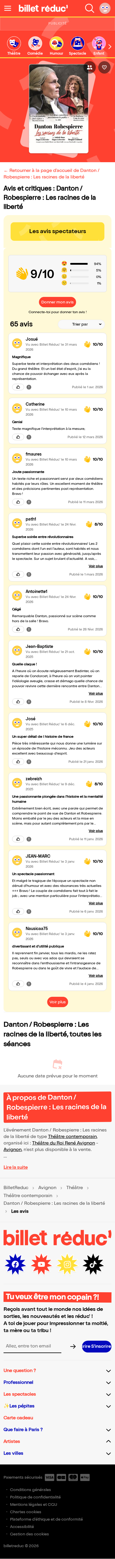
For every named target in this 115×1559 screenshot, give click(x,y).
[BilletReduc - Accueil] (43, 8)
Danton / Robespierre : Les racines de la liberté (54, 1203)
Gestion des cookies (29, 1534)
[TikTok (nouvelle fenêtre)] (93, 1264)
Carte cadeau (18, 1418)
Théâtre (74, 1188)
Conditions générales (30, 1489)
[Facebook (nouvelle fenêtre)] (15, 1264)
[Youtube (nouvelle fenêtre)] (41, 1264)
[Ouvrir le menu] (10, 8)
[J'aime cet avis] (18, 387)
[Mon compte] (104, 8)
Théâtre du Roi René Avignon (63, 1143)
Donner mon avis (57, 302)
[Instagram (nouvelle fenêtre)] (67, 1264)
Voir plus (96, 566)
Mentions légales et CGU (33, 1504)
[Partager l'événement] (89, 67)
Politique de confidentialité (35, 1497)
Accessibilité (22, 1526)
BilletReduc (16, 1188)
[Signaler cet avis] (29, 387)
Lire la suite (16, 1167)
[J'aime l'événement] (104, 67)
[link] (14, 46)
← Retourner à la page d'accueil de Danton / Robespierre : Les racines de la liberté (52, 174)
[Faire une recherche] (89, 8)
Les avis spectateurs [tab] (57, 231)
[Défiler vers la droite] (110, 46)
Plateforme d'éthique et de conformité (46, 1519)
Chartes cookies (25, 1511)
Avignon (13, 1149)
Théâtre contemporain (72, 1136)
